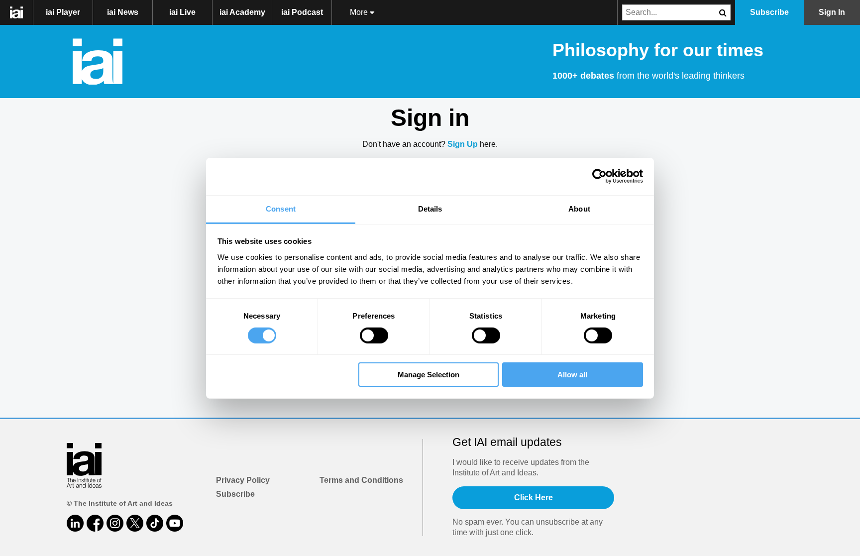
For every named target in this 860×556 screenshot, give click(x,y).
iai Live (182, 12)
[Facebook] (95, 523)
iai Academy (242, 12)
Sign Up (462, 144)
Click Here (533, 497)
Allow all (572, 374)
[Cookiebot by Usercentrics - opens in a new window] (599, 176)
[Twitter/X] (134, 523)
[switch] (374, 335)
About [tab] (579, 208)
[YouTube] (174, 523)
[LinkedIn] (75, 523)
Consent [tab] (281, 208)
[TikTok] (154, 523)
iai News (122, 12)
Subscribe (235, 494)
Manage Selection (428, 374)
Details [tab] (430, 208)
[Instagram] (115, 523)
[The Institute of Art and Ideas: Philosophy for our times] (21, 12)
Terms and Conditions (361, 480)
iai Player (63, 12)
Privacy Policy (243, 480)
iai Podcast (302, 12)
